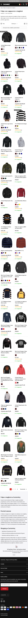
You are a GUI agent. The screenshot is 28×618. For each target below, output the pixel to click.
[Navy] (23, 47)
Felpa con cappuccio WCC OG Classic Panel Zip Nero (20, 177)
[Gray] (7, 127)
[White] (3, 101)
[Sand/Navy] (19, 253)
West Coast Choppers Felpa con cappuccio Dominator (21, 326)
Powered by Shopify (4, 615)
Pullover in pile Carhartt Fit (6, 176)
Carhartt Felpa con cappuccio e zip (19, 150)
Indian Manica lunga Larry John (20, 455)
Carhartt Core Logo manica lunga (7, 124)
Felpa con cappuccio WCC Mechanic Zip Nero (6, 352)
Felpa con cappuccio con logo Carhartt (6, 72)
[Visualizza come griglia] (24, 23)
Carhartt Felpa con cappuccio (19, 98)
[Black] (1, 49)
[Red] (9, 280)
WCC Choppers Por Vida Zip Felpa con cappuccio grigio (7, 455)
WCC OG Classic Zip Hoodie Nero (7, 430)
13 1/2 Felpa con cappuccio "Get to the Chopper (21, 302)
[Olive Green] (7, 280)
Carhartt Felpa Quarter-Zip (6, 200)
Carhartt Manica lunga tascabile (5, 46)
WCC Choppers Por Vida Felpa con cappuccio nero (6, 150)
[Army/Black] (1, 480)
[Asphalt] (1, 409)
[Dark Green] (5, 178)
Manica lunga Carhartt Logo (21, 45)
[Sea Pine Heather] (17, 47)
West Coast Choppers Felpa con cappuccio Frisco (21, 430)
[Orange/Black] (5, 253)
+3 (11, 75)
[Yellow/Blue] (19, 204)
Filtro (4, 23)
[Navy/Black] (1, 253)
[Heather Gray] (17, 153)
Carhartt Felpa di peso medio (19, 72)
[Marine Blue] (5, 409)
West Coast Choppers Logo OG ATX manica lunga (7, 326)
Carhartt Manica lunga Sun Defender (20, 276)
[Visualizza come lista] (26, 23)
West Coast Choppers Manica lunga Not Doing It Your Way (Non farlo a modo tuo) (7, 379)
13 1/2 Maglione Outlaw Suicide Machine (6, 227)
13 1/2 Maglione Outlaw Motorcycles (6, 302)
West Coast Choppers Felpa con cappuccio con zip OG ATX (7, 277)
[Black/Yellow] (17, 126)
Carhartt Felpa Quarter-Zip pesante (20, 406)
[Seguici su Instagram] (4, 601)
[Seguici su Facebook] (1, 601)
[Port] (21, 47)
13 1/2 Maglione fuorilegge (21, 123)
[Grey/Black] (7, 75)
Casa (2, 7)
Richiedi (4, 588)
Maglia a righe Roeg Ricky (6, 250)
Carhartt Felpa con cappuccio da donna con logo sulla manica (20, 379)
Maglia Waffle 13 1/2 (19, 250)
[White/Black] (17, 204)
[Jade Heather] (9, 75)
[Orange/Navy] (15, 253)
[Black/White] (15, 126)
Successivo (22, 489)
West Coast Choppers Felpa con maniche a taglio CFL (21, 352)
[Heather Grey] (3, 49)
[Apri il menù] (1, 4)
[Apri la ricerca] (23, 4)
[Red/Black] (15, 204)
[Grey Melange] (3, 280)
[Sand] (17, 253)
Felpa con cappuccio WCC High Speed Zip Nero (20, 479)
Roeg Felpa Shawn (5, 478)
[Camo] (1, 178)
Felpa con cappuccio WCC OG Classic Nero (20, 227)
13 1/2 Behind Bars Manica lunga (20, 201)
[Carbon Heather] (15, 47)
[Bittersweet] (15, 382)
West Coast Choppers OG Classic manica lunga (6, 98)
